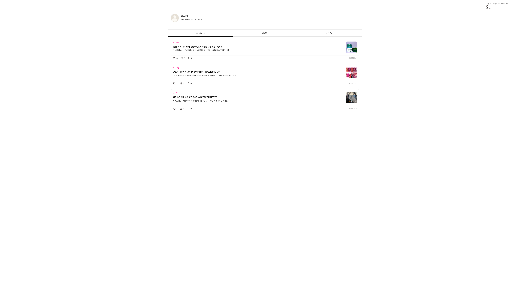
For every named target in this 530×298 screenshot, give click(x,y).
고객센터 (488, 9)
